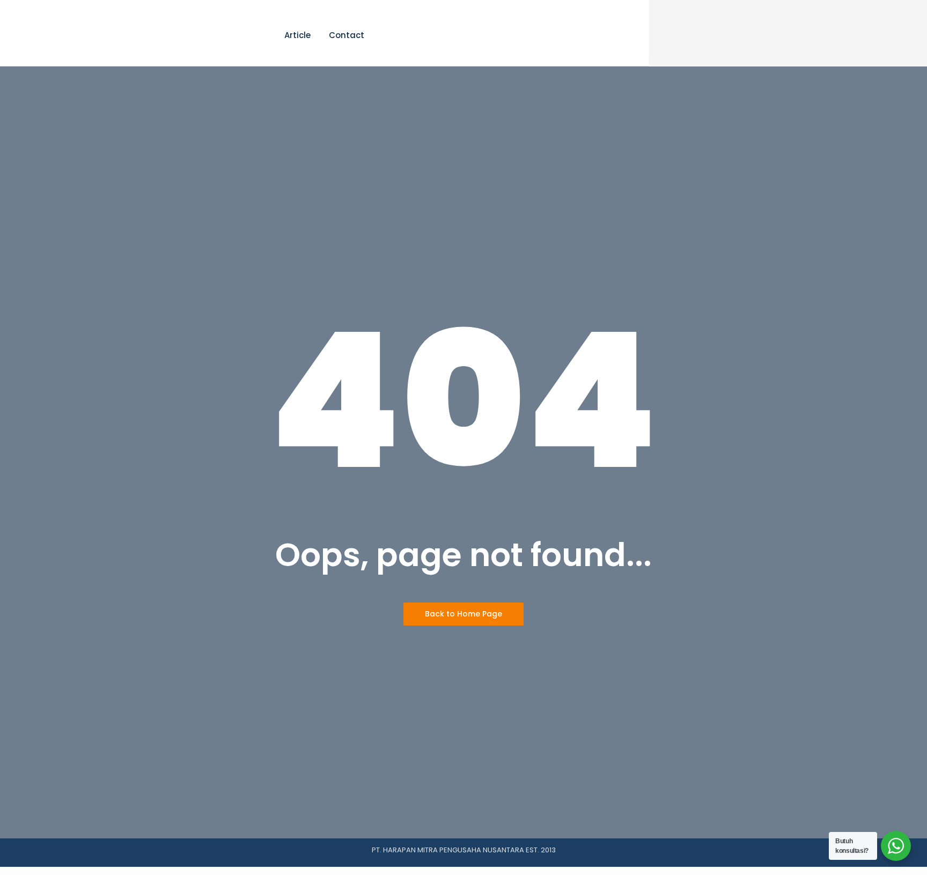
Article (297, 35)
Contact (346, 35)
